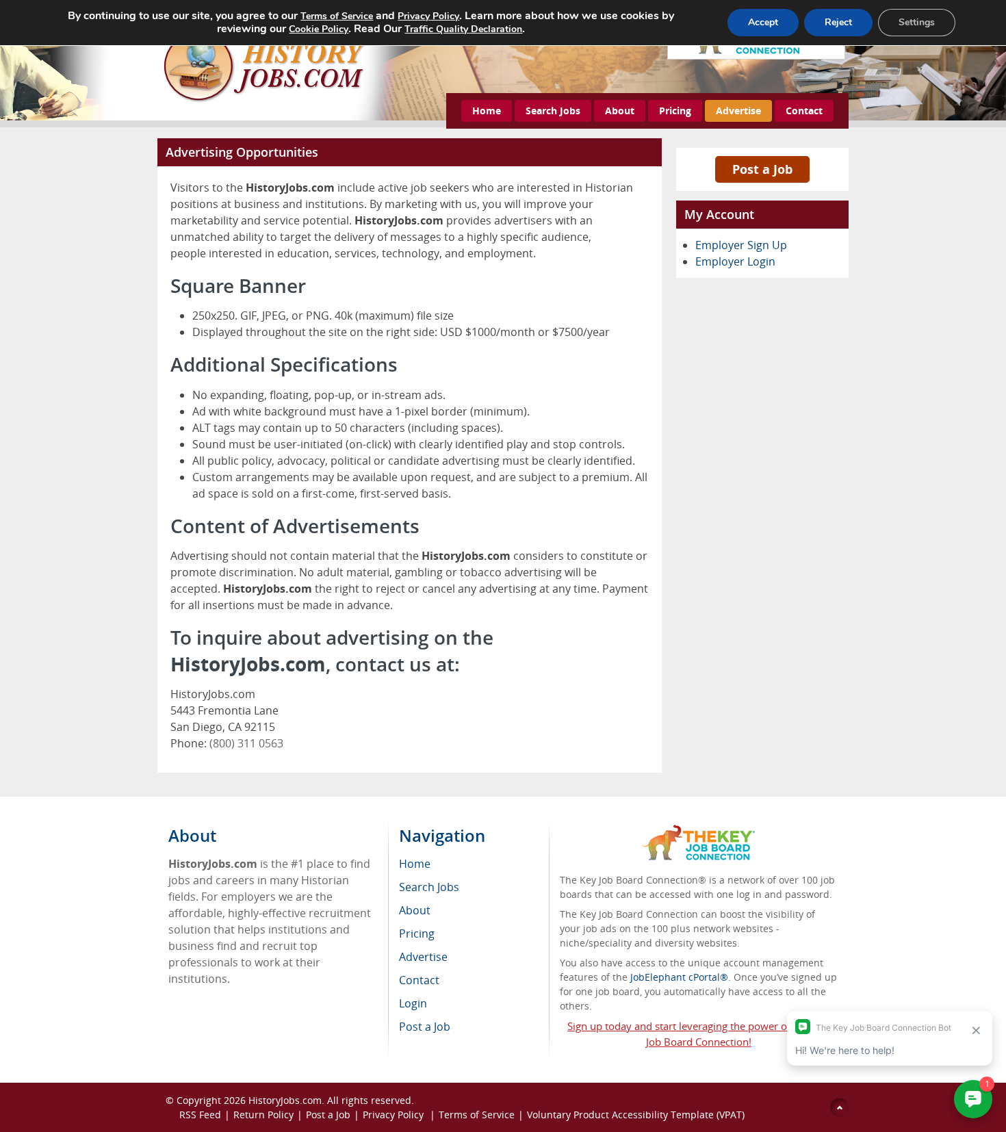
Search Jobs (553, 110)
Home (486, 110)
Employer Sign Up (741, 245)
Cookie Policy (318, 29)
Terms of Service (477, 1114)
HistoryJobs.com (285, 1100)
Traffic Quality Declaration (463, 29)
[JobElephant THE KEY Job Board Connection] (698, 831)
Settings (917, 22)
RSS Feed (200, 1114)
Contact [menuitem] (419, 980)
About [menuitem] (414, 910)
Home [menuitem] (414, 863)
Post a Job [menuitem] (424, 1026)
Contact (804, 110)
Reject (838, 22)
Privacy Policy (394, 1114)
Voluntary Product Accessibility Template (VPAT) (636, 1114)
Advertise (738, 110)
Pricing (675, 110)
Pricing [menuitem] (417, 933)
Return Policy (263, 1114)
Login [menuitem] (413, 1003)
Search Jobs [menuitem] (429, 887)
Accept (763, 22)
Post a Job (762, 169)
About (619, 110)
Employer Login (735, 261)
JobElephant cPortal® (679, 976)
